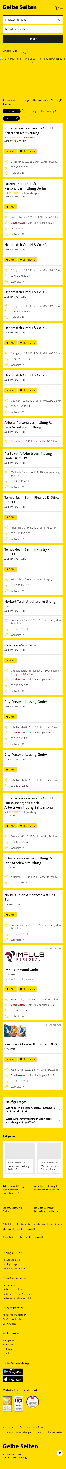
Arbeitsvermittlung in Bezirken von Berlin (46, 1188)
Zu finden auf (12, 1333)
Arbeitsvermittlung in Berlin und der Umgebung (14, 1190)
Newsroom (9, 1285)
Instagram (8, 1340)
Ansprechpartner (12, 1259)
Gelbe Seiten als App (14, 1289)
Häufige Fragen (11, 1264)
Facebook (8, 1344)
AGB (39, 1432)
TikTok (6, 1353)
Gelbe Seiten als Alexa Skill (17, 1298)
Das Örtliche (9, 1323)
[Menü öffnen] (61, 8)
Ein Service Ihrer (15, 1456)
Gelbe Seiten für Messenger (18, 1294)
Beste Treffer (11, 111)
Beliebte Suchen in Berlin (13, 1209)
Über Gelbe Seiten (15, 1278)
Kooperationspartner (14, 1314)
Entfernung (47, 111)
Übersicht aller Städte (14, 1268)
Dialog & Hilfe (12, 1253)
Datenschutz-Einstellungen (17, 1432)
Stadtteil (10, 118)
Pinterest (8, 1349)
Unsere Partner (13, 1308)
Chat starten (29, 151)
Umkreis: (10, 50)
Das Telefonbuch (12, 1319)
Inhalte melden (54, 1432)
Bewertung (30, 111)
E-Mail (12, 151)
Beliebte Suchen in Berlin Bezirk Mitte (44, 1209)
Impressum (9, 1427)
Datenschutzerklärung (32, 1427)
